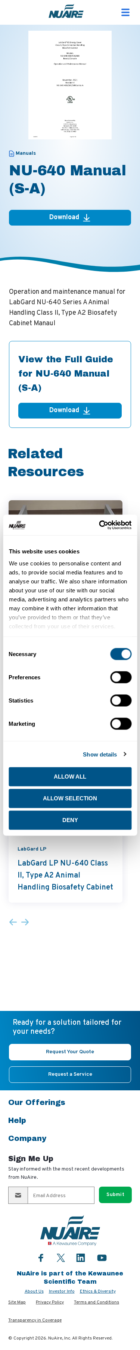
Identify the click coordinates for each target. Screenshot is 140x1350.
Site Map (17, 1302)
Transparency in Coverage (35, 1320)
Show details (100, 754)
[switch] (120, 677)
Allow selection (70, 798)
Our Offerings (36, 1102)
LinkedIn (80, 1257)
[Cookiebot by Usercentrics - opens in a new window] (99, 525)
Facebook (41, 1257)
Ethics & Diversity (98, 1292)
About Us (34, 1292)
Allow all (70, 776)
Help (17, 1120)
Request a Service (70, 1074)
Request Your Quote (70, 1052)
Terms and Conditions (96, 1302)
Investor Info (62, 1292)
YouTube (102, 1257)
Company (27, 1138)
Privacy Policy (50, 1302)
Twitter (61, 1257)
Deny (70, 820)
